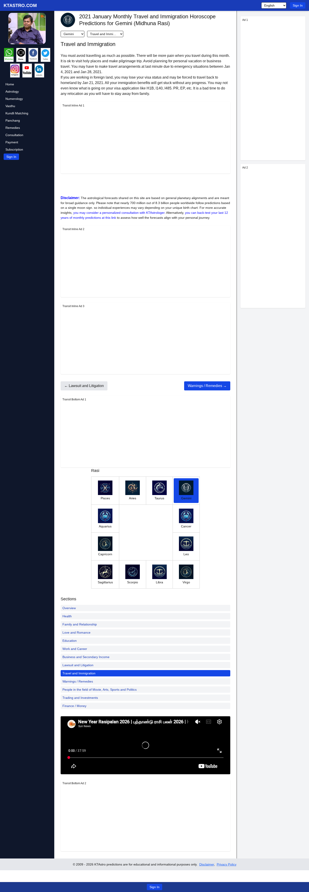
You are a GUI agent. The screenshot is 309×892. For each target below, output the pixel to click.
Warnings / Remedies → (207, 386)
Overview (69, 608)
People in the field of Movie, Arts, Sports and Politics (99, 689)
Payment (11, 142)
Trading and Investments (80, 698)
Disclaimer (206, 864)
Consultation (14, 135)
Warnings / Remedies (77, 681)
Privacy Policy (226, 864)
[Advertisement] (145, 140)
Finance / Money (74, 706)
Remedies (12, 128)
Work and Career (74, 649)
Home (9, 84)
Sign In (298, 5)
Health (67, 616)
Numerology (14, 99)
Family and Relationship (79, 624)
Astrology (12, 91)
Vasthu (10, 106)
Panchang (12, 120)
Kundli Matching (16, 113)
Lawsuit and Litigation (77, 665)
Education (69, 640)
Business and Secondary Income (85, 657)
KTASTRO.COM (20, 5)
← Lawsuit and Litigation (84, 386)
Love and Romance (76, 632)
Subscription (14, 149)
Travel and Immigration (78, 673)
